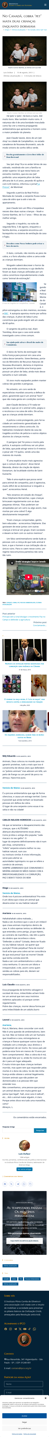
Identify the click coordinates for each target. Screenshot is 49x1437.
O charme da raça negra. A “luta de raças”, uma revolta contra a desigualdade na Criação (24, 700)
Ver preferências (24, 1428)
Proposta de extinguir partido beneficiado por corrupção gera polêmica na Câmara (24, 665)
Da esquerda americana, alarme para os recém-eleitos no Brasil (24, 736)
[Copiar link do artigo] (30, 1184)
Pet (18, 602)
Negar (24, 1422)
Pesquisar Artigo (9, 1127)
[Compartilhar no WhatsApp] (24, 1184)
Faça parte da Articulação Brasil (24, 1241)
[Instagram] (10, 1329)
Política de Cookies (17, 1434)
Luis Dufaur (8, 72)
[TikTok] (29, 1329)
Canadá (9, 602)
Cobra (14, 602)
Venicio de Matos (11, 787)
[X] (20, 1329)
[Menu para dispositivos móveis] (45, 4)
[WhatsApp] (34, 1329)
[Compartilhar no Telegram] (17, 1184)
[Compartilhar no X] (11, 1184)
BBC (6, 313)
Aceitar (24, 1416)
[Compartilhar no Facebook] (5, 1184)
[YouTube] (24, 1329)
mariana (7, 1025)
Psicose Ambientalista (27, 602)
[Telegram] (15, 1329)
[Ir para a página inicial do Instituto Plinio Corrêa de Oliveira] (24, 1339)
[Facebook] (5, 1329)
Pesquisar (40, 1130)
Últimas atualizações (12, 76)
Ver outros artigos (24, 1169)
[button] (45, 1398)
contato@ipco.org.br (21, 1368)
